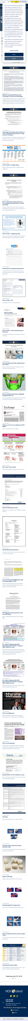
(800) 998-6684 (9, 1000)
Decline (14, 58)
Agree (14, 54)
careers (16, 2)
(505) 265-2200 (9, 1001)
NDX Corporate (15, 1010)
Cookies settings (14, 50)
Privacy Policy (7, 25)
